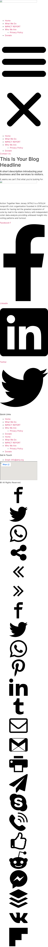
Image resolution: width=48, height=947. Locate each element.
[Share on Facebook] (18, 503)
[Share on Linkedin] (18, 695)
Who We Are (10, 29)
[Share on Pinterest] (18, 676)
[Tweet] (18, 522)
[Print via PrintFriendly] (18, 772)
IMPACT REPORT (12, 26)
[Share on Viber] (18, 830)
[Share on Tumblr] (18, 715)
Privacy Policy (16, 32)
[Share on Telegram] (18, 792)
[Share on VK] (18, 926)
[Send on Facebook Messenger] (18, 888)
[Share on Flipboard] (18, 945)
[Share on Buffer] (18, 907)
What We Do (10, 23)
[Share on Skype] (18, 811)
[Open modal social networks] (18, 561)
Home (7, 20)
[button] (24, 85)
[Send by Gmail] (18, 753)
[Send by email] (18, 734)
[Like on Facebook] (18, 849)
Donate (8, 35)
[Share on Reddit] (18, 868)
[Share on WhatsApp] (18, 542)
